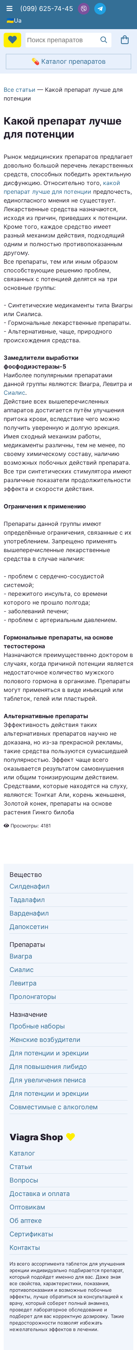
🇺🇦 (10, 20)
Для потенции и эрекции (49, 1053)
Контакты (24, 1247)
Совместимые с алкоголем (53, 1107)
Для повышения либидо (48, 1066)
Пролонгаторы (32, 996)
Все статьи (19, 89)
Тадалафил (27, 900)
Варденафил (29, 913)
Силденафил (29, 886)
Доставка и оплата (39, 1193)
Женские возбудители (44, 1039)
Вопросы (23, 1180)
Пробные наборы (37, 1026)
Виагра (20, 956)
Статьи (20, 1166)
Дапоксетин (28, 926)
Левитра (23, 983)
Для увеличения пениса (47, 1080)
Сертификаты (31, 1234)
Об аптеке (25, 1220)
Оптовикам (27, 1207)
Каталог (22, 1153)
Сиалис (14, 392)
